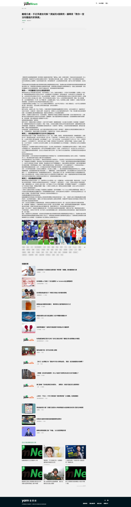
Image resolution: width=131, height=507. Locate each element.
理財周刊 (24, 20)
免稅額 (38, 252)
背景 (47, 252)
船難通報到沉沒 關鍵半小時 (30, 460)
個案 (43, 252)
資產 (79, 247)
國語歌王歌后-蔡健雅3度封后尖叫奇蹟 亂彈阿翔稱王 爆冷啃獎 (31, 482)
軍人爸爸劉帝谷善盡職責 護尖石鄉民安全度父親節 (53, 482)
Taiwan (74, 247)
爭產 (48, 249)
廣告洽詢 (99, 503)
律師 (36, 255)
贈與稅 (28, 249)
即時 (25, 8)
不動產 (43, 249)
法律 (44, 247)
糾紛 (62, 255)
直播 (53, 255)
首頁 (22, 8)
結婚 (55, 252)
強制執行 (24, 255)
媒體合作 (106, 503)
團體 (29, 252)
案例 (49, 247)
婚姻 (80, 249)
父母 (75, 249)
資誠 (57, 247)
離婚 (23, 249)
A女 (32, 247)
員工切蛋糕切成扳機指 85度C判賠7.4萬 (75, 482)
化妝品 (38, 249)
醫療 (70, 252)
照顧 (33, 249)
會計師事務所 (38, 247)
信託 (28, 247)
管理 (61, 247)
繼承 (59, 252)
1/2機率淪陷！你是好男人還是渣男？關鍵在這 (74, 461)
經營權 (65, 249)
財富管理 (31, 255)
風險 (33, 252)
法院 (58, 255)
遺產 (52, 249)
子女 (65, 247)
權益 (61, 249)
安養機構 (65, 252)
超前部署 (42, 255)
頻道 (51, 252)
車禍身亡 (75, 252)
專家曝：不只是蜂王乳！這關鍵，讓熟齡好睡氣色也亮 (53, 461)
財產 (23, 247)
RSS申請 (101, 3)
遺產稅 (24, 252)
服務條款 (85, 503)
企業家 (70, 249)
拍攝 (56, 249)
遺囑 (53, 247)
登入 (107, 3)
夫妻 (70, 247)
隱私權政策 (92, 503)
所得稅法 (48, 255)
